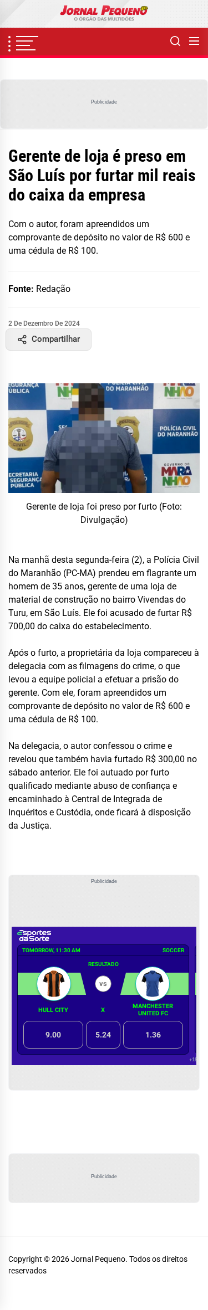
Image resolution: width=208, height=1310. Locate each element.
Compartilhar (56, 339)
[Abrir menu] (194, 41)
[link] (104, 14)
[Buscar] (175, 41)
